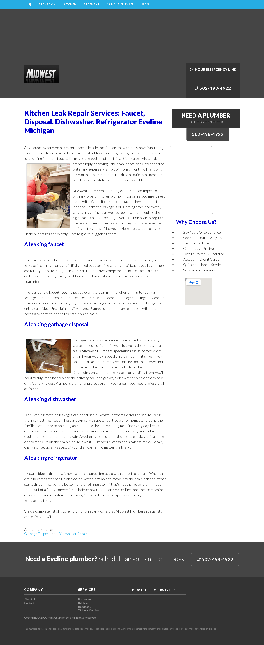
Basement (91, 4)
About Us (30, 599)
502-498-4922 (208, 134)
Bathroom (47, 4)
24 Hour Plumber (120, 4)
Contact (29, 603)
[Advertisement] (132, 35)
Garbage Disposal (37, 533)
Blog (145, 4)
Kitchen (70, 4)
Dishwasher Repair (72, 533)
